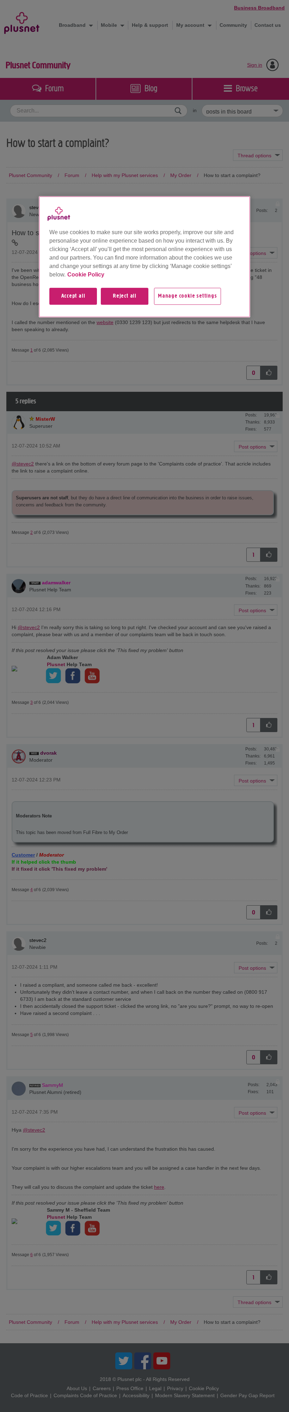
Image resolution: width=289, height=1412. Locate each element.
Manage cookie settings (187, 296)
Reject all (124, 296)
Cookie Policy (85, 275)
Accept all (73, 296)
